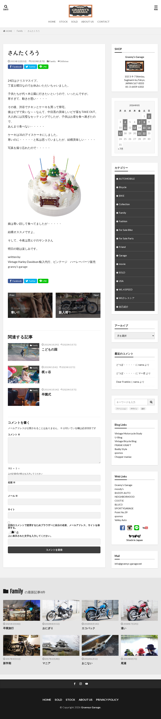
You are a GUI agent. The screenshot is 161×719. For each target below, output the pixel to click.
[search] (151, 402)
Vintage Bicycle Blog (125, 441)
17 (120, 133)
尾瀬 (123, 663)
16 (148, 127)
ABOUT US (87, 21)
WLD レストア (126, 298)
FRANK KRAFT (123, 445)
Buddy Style (121, 449)
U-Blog (118, 437)
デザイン (133, 409)
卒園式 (46, 394)
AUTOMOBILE (127, 178)
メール (13, 496)
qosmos (119, 452)
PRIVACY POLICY (107, 699)
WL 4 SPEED (126, 289)
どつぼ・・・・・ (125, 364)
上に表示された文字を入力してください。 (30, 536)
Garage (123, 255)
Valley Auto (121, 520)
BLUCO (119, 504)
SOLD (74, 21)
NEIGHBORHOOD (125, 496)
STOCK (63, 21)
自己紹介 (123, 306)
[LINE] (43, 66)
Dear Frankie (123, 381)
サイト (11, 509)
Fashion (123, 221)
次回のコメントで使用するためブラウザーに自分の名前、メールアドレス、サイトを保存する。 (54, 526)
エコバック (88, 628)
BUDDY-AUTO (122, 492)
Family (20, 31)
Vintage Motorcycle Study (128, 433)
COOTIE (119, 500)
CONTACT (103, 21)
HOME (52, 21)
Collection (124, 204)
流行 (143, 409)
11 (125, 127)
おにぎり (47, 628)
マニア (46, 663)
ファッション (121, 409)
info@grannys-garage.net (128, 563)
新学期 (7, 663)
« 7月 (120, 148)
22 (144, 133)
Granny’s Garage (123, 485)
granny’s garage (18, 266)
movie (122, 264)
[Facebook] (15, 66)
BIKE (121, 195)
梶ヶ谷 (46, 372)
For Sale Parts (126, 238)
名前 (11, 482)
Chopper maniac (123, 456)
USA (121, 281)
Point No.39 (121, 512)
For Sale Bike (126, 229)
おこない (87, 663)
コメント (14, 434)
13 (134, 127)
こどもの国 (49, 349)
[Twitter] (30, 66)
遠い (123, 628)
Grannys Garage (91, 707)
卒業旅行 (8, 628)
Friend (122, 247)
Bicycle (122, 187)
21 (139, 133)
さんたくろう (34, 31)
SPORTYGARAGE (124, 508)
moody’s (119, 489)
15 (144, 127)
